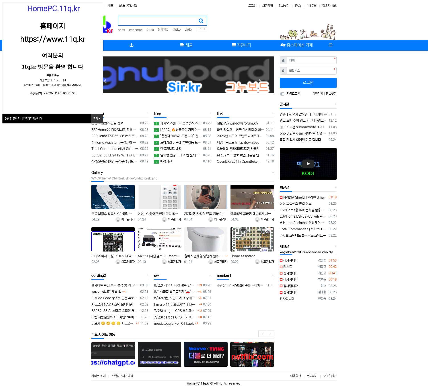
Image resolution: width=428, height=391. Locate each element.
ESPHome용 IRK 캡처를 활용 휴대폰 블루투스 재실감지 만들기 (115, 130)
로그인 (252, 6)
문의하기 (312, 376)
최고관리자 (127, 219)
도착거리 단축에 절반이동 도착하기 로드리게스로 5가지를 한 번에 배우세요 (178, 142)
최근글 (284, 187)
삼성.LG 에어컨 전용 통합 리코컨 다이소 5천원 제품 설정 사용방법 (159, 214)
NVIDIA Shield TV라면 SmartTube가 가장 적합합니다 (304, 197)
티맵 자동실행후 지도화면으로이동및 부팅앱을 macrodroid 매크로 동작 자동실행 (115, 317)
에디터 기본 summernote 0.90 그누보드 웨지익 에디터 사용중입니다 (303, 127)
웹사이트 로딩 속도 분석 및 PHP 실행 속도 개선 (115, 285)
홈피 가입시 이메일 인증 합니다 (300, 140)
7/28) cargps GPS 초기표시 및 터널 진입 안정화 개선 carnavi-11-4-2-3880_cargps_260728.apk (175, 311)
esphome (136, 30)
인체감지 (163, 30)
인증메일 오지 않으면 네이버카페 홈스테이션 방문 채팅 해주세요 (303, 114)
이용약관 (295, 376)
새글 (110, 6)
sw (156, 275)
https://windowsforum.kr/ (238, 123)
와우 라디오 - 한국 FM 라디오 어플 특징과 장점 (240, 130)
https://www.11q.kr (52, 39)
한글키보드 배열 (168, 149)
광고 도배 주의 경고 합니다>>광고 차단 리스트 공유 (303, 121)
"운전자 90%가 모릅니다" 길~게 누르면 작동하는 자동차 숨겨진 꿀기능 (178, 136)
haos (121, 30)
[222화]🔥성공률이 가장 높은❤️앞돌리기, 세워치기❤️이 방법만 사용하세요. (178, 130)
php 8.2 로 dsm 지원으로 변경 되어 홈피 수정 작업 (303, 133)
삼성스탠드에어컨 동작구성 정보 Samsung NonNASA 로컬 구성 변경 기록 (115, 161)
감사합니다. (290, 286)
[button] (105, 81)
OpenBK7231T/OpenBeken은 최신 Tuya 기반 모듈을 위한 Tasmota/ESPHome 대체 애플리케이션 (240, 161)
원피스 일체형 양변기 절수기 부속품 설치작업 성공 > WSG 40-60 (203, 256)
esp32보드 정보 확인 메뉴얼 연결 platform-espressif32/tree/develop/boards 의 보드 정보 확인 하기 (240, 155)
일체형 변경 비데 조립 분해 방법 (178, 155)
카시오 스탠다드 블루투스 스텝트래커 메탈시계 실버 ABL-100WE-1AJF (178, 123)
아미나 (177, 30)
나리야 (189, 30)
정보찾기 (284, 6)
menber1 (224, 275)
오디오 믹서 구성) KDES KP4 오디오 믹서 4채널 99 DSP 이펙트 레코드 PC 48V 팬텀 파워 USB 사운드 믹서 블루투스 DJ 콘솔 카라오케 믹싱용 (113, 256)
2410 (150, 30)
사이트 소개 (98, 376)
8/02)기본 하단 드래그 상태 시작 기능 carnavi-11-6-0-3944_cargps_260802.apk (175, 298)
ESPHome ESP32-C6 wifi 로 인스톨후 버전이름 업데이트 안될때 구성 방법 (115, 136)
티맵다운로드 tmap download (238, 142)
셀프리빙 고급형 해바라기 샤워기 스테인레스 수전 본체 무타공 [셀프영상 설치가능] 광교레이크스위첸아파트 (252, 214)
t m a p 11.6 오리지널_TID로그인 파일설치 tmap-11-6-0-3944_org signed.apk (175, 304)
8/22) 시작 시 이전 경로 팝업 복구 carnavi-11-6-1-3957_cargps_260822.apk (175, 285)
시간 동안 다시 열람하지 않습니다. (23, 118)
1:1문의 (312, 6)
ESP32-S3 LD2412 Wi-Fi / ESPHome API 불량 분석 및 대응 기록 (115, 155)
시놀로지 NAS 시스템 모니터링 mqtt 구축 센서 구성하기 (115, 304)
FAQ (298, 6)
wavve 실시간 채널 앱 (106, 292)
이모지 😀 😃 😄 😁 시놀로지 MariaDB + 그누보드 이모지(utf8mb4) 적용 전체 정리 (113, 323)
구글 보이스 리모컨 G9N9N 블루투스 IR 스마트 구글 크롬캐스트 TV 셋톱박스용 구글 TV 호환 (113, 214)
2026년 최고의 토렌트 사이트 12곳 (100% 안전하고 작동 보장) (240, 136)
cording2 (98, 275)
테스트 (287, 267)
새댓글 (284, 246)
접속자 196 (329, 6)
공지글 (284, 104)
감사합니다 (290, 260)
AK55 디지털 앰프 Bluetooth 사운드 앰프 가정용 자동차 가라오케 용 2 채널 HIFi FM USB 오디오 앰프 (159, 256)
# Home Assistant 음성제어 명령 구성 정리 (115, 142)
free (157, 113)
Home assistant (242, 256)
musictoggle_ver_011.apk (174, 323)
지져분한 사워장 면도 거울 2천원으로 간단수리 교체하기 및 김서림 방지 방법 (205, 214)
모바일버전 (330, 376)
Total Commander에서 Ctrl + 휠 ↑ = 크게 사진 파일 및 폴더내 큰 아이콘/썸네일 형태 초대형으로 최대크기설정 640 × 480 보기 (115, 149)
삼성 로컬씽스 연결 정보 (107, 123)
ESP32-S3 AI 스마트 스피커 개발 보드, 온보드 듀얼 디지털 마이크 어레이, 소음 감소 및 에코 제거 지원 (115, 311)
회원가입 (267, 6)
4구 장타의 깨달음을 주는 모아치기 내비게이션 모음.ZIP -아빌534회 (240, 285)
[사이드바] (330, 45)
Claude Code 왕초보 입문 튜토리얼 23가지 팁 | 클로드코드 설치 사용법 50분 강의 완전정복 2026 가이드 (115, 298)
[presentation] (262, 334)
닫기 (96, 118)
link (219, 113)
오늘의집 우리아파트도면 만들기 (238, 149)
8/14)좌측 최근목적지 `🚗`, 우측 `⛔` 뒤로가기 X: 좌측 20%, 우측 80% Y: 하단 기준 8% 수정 (175, 292)
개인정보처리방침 (122, 376)
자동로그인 (293, 94)
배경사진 (164, 161)
